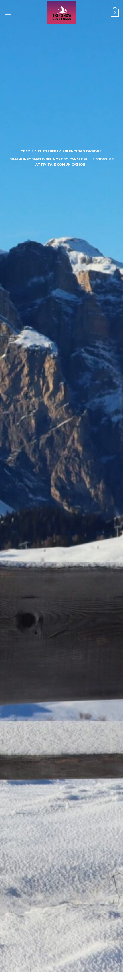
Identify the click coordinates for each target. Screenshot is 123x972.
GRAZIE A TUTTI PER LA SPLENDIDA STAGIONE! (61, 151)
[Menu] (7, 13)
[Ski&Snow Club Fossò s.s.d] (61, 12)
